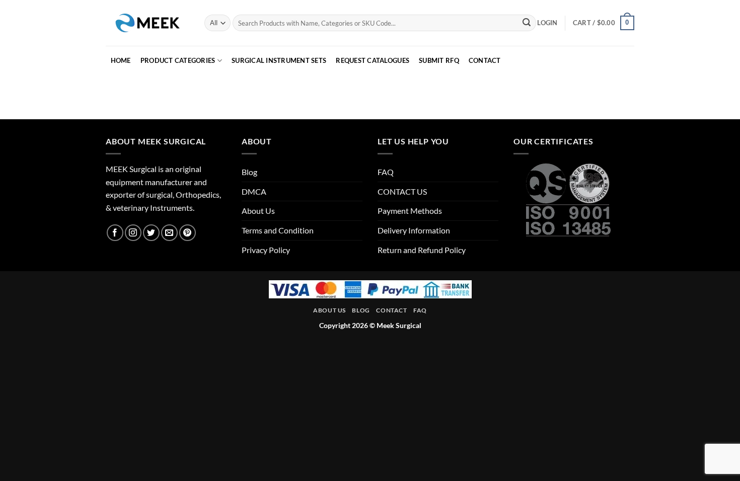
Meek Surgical (399, 325)
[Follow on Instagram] (133, 232)
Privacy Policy (266, 250)
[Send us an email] (169, 232)
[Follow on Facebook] (115, 232)
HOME (121, 60)
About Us (258, 210)
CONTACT (485, 60)
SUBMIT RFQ (439, 60)
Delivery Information (414, 230)
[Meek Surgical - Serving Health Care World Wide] (147, 22)
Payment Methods (410, 210)
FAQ (386, 172)
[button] (547, 23)
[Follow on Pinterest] (187, 232)
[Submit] (526, 23)
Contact (391, 310)
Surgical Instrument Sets (279, 60)
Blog (249, 172)
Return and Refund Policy (422, 250)
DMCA (254, 191)
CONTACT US (402, 191)
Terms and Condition (278, 230)
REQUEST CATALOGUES (372, 60)
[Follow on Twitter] (151, 232)
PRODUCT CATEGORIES (177, 60)
